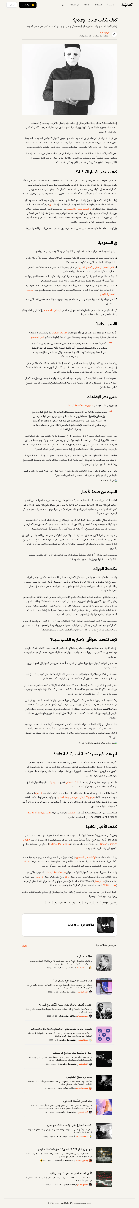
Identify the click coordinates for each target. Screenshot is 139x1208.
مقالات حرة (104, 35)
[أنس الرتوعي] (90, 992)
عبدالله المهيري (81, 1136)
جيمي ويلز (99, 881)
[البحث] (63, 5)
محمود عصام (82, 1016)
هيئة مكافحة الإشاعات (55, 872)
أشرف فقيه (83, 1064)
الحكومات (87, 902)
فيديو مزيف (54, 782)
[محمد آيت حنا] (90, 968)
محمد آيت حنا (82, 967)
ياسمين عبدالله (82, 1160)
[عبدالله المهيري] (90, 1136)
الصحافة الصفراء (59, 332)
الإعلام (105, 902)
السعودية (76, 902)
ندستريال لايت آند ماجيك (39, 812)
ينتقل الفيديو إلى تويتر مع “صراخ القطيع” (96, 267)
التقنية (97, 902)
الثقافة (49, 902)
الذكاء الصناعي (71, 782)
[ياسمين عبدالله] (90, 1160)
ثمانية (94, 35)
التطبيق (38, 793)
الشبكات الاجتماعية (62, 902)
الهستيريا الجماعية (52, 310)
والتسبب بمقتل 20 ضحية (79, 209)
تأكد (67, 876)
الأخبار (113, 902)
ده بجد (39, 876)
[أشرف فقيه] (90, 1064)
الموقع (27, 861)
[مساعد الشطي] (90, 1088)
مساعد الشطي (82, 1088)
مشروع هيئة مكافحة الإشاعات (79, 405)
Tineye (103, 844)
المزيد (24, 945)
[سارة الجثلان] (90, 1040)
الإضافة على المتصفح (86, 857)
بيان (51, 204)
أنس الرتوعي (83, 991)
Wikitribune (109, 885)
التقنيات (71, 812)
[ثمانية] (127, 5)
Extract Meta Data (59, 844)
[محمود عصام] (90, 1016)
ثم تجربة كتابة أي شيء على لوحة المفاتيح (75, 797)
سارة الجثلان (83, 1040)
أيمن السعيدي (37, 337)
